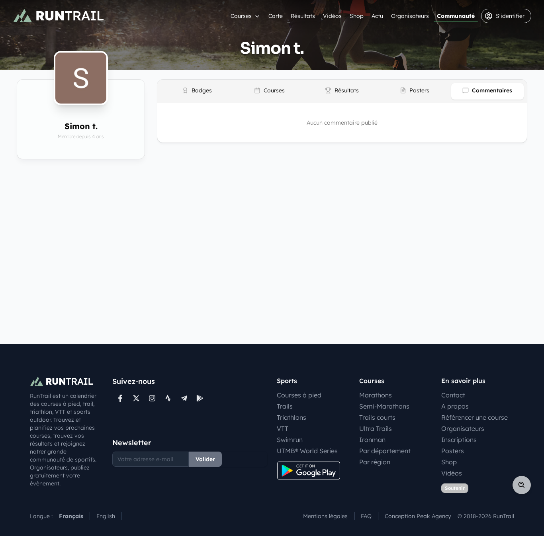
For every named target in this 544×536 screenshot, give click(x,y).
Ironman (372, 440)
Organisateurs (410, 16)
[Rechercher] (521, 485)
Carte (275, 16)
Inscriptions (459, 440)
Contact (453, 395)
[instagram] (152, 398)
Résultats (303, 16)
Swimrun (290, 440)
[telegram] (184, 398)
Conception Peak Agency (418, 516)
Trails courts (377, 417)
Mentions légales (325, 516)
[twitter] (136, 398)
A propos (455, 406)
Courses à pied (299, 395)
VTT (282, 428)
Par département (385, 451)
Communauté (456, 16)
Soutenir (455, 488)
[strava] (168, 398)
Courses (241, 16)
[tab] (196, 91)
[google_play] (200, 398)
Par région (374, 462)
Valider (205, 459)
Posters (452, 451)
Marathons (375, 395)
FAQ (366, 516)
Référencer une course (474, 417)
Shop (357, 16)
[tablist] (342, 91)
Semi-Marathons (384, 406)
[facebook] (120, 398)
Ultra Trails (375, 428)
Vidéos (332, 16)
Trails (285, 406)
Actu (377, 16)
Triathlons (291, 417)
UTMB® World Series (307, 451)
